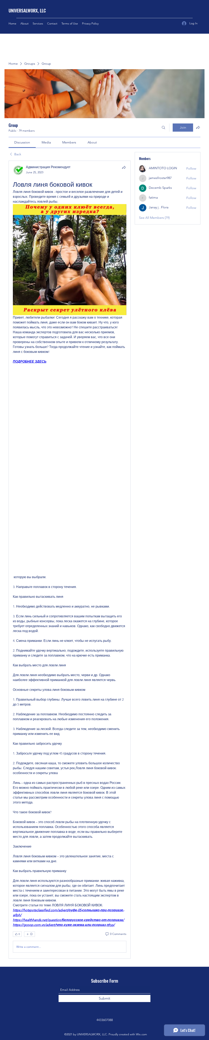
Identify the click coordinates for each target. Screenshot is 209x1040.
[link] (22, 142)
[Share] (123, 167)
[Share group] (198, 127)
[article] (70, 560)
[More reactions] (29, 934)
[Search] (163, 127)
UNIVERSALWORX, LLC (27, 10)
